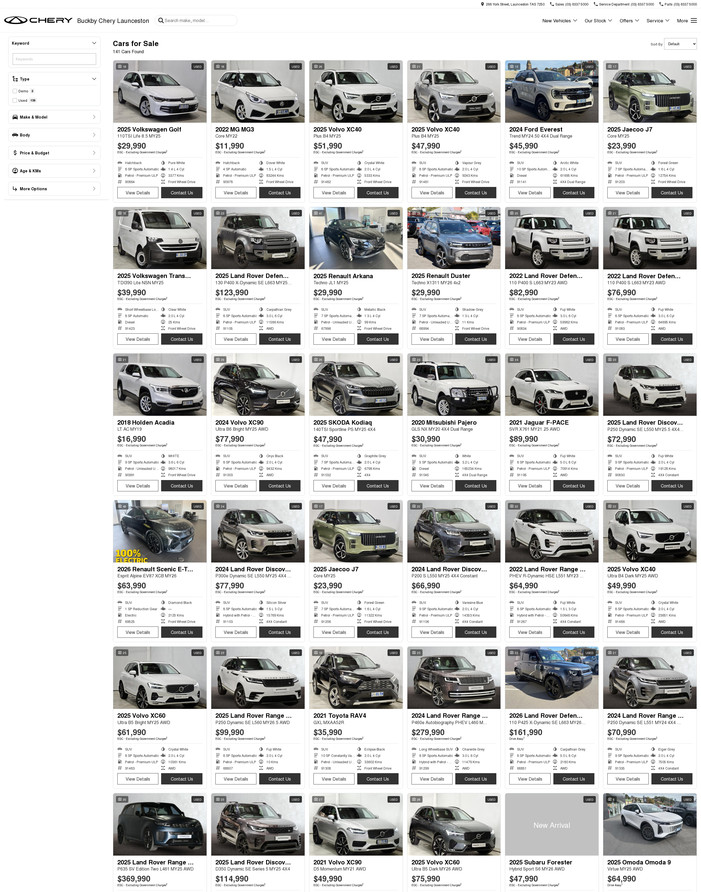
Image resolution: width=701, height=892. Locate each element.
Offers (626, 20)
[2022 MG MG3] (258, 91)
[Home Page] (38, 20)
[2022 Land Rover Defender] (552, 238)
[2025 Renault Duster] (454, 238)
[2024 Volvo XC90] (258, 384)
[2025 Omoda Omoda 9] (650, 824)
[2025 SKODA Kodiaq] (356, 384)
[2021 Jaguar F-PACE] (552, 384)
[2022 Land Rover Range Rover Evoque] (552, 531)
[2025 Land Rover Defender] (258, 238)
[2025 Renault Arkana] (356, 238)
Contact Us (182, 192)
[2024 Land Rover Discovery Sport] (258, 531)
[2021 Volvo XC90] (356, 824)
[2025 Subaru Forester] (552, 824)
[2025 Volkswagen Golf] (160, 91)
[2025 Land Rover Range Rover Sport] (160, 824)
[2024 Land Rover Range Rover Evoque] (650, 678)
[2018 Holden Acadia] (160, 384)
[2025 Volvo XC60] (160, 678)
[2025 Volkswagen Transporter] (160, 238)
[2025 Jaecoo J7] (650, 91)
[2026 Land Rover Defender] (552, 678)
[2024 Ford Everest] (552, 91)
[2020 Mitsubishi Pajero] (454, 384)
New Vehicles (556, 20)
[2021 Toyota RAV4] (356, 678)
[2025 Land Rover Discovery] (258, 824)
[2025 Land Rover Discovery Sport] (650, 384)
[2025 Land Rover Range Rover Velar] (258, 678)
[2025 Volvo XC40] (356, 91)
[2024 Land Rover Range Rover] (454, 678)
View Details (138, 192)
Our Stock (595, 20)
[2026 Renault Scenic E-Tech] (160, 531)
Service (655, 20)
